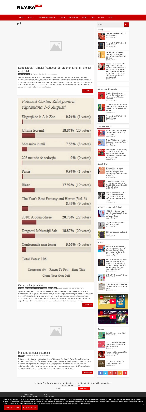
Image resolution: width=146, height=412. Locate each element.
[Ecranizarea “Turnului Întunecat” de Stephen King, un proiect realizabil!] (55, 46)
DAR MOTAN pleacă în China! (116, 275)
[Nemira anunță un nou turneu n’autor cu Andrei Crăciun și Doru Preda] (101, 136)
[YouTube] (115, 373)
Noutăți (100, 30)
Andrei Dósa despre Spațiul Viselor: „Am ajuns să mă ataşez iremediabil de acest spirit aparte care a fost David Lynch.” (116, 196)
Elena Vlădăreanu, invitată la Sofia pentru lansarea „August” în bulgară (116, 142)
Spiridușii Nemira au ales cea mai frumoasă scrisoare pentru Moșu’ (116, 286)
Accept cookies (29, 408)
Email (58, 388)
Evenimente (22, 74)
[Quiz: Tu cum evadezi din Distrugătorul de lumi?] (101, 367)
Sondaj (50, 288)
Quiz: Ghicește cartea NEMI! (116, 333)
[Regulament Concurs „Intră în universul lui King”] (101, 357)
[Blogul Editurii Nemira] (29, 10)
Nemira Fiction (73, 17)
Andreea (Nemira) (38, 74)
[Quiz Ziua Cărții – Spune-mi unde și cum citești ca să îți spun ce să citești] (101, 348)
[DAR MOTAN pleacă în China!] (101, 280)
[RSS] (120, 373)
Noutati (21, 17)
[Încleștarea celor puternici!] (55, 331)
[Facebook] (100, 373)
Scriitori (30, 17)
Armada (62, 17)
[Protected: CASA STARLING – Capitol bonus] (101, 48)
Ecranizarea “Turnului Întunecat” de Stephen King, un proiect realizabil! (54, 69)
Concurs (21, 288)
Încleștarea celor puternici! (34, 352)
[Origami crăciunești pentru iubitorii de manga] (101, 228)
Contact (110, 17)
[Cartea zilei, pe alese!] (55, 190)
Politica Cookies (12, 408)
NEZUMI (101, 17)
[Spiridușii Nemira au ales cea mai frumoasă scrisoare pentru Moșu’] (101, 290)
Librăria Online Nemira (30, 396)
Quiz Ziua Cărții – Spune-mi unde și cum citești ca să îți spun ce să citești (116, 344)
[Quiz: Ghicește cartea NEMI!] (101, 338)
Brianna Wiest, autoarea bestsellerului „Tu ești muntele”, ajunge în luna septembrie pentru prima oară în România (116, 171)
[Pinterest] (125, 373)
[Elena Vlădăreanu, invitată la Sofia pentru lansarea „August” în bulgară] (101, 145)
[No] (144, 405)
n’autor (84, 17)
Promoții (44, 288)
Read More (88, 91)
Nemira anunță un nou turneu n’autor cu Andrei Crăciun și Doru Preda (116, 132)
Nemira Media (49, 396)
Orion (92, 17)
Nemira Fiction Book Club (47, 17)
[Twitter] (105, 373)
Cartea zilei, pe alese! (31, 285)
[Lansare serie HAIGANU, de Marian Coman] (101, 39)
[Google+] (110, 373)
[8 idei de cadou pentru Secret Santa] (101, 237)
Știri (29, 74)
